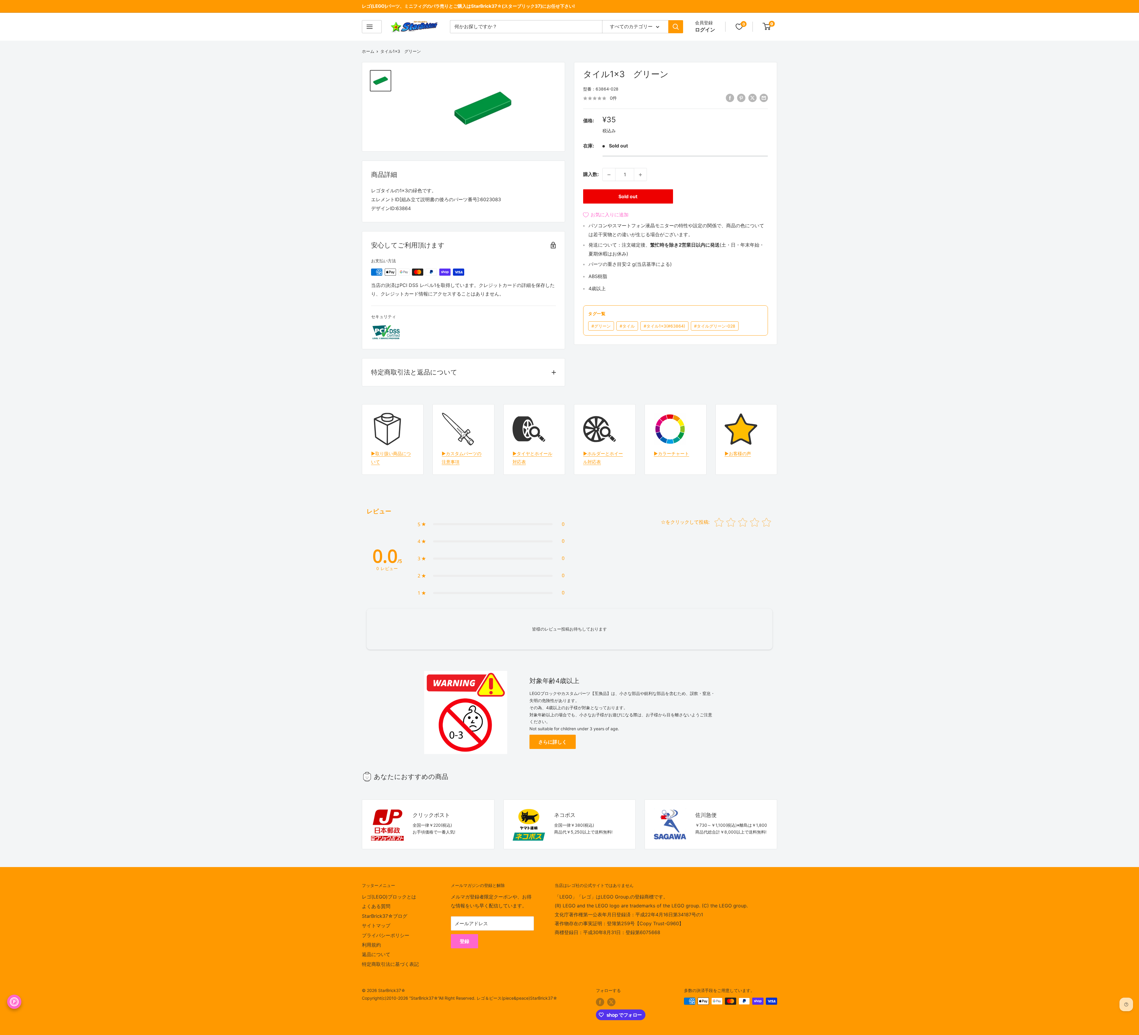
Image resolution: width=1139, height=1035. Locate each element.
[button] (491, 524)
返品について (376, 954)
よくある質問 (376, 906)
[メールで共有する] (764, 97)
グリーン (601, 326)
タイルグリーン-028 (714, 326)
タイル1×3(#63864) (664, 326)
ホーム (368, 51)
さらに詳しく (552, 742)
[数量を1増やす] (640, 175)
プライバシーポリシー (385, 935)
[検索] (675, 26)
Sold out (627, 197)
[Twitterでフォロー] (611, 1002)
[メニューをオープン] (372, 26)
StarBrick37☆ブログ (384, 916)
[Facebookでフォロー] (600, 1002)
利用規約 (371, 945)
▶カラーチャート (671, 453)
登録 (464, 941)
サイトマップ (376, 925)
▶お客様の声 (738, 453)
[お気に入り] (739, 26)
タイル (627, 326)
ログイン (705, 30)
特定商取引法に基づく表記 (390, 964)
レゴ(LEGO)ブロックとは (389, 897)
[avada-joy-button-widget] (14, 1002)
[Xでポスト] (752, 97)
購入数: (591, 174)
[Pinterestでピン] (741, 97)
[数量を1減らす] (609, 175)
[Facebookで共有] (730, 97)
